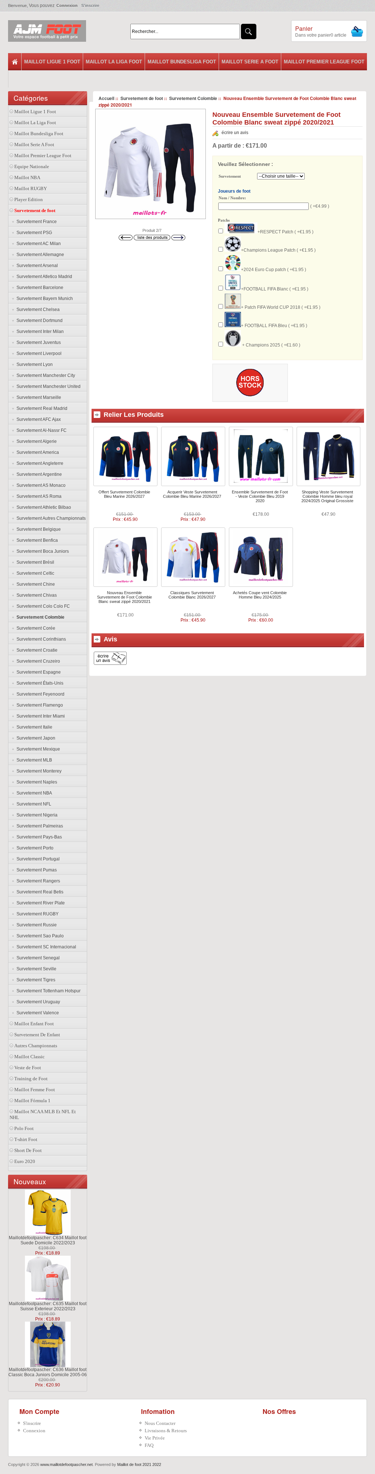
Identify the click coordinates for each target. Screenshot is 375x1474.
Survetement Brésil (34, 562)
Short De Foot (28, 1150)
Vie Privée (155, 1438)
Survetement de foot (141, 98)
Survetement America (36, 452)
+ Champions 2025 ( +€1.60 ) (270, 345)
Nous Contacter (160, 1423)
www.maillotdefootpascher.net (66, 1464)
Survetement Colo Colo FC (42, 606)
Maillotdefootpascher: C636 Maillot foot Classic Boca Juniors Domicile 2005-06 (47, 1372)
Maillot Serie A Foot (250, 61)
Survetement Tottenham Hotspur (47, 990)
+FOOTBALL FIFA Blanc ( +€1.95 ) (274, 289)
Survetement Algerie (35, 441)
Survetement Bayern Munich (43, 298)
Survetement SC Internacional (45, 946)
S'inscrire (90, 5)
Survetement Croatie (35, 650)
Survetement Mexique (37, 749)
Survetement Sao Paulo (39, 935)
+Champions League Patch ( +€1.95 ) (278, 250)
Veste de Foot (27, 1067)
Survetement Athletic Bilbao (42, 507)
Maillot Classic (29, 1056)
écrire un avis (235, 132)
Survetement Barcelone (38, 287)
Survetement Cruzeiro (37, 661)
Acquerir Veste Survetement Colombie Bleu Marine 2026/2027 (192, 494)
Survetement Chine (34, 584)
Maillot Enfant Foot (34, 1023)
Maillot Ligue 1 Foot (52, 61)
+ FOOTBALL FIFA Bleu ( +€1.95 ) (274, 325)
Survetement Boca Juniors (41, 551)
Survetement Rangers (37, 881)
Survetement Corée (34, 628)
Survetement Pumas (35, 870)
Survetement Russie (35, 924)
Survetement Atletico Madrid (43, 276)
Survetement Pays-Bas (38, 837)
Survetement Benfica (36, 540)
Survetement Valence (36, 1012)
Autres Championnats (35, 1045)
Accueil (106, 98)
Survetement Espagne (37, 672)
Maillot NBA (27, 177)
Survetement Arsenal (36, 265)
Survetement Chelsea (37, 309)
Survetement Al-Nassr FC (40, 430)
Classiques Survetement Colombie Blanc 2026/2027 (192, 594)
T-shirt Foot (25, 1139)
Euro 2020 (24, 1161)
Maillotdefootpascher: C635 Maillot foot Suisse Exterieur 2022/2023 (47, 1306)
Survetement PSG (33, 232)
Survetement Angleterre (38, 463)
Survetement (230, 176)
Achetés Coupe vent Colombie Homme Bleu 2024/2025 (260, 594)
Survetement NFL (32, 804)
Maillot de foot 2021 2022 (139, 1464)
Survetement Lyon (33, 364)
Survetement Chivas (35, 595)
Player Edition (28, 199)
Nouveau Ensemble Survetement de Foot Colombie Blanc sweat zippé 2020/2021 (124, 597)
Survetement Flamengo (38, 705)
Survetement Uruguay (37, 1001)
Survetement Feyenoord (39, 694)
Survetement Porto (33, 848)
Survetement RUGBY (36, 913)
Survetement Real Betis (38, 892)
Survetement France (35, 221)
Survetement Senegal (37, 957)
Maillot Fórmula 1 (32, 1100)
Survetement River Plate (39, 902)
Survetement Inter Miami (39, 716)
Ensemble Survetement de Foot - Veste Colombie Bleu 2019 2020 (260, 496)
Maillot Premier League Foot (324, 61)
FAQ (149, 1445)
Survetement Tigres (34, 979)
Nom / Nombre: (232, 198)
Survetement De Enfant (37, 1034)
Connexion (67, 5)
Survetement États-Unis (38, 683)
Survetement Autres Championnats (50, 518)
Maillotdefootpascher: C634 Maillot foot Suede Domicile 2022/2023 (47, 1240)
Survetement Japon (34, 738)
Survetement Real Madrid (40, 408)
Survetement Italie (33, 727)
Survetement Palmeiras (38, 826)
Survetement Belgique (37, 529)
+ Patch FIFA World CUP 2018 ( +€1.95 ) (280, 307)
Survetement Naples (35, 782)
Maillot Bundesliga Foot (182, 61)
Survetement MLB (33, 760)
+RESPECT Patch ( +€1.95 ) (285, 231)
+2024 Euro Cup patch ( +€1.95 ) (273, 269)
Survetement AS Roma (38, 496)
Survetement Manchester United (47, 386)
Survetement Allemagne (39, 254)
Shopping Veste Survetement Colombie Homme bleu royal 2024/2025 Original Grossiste (327, 496)
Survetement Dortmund (38, 320)
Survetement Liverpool (38, 353)
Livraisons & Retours (166, 1430)
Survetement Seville (35, 968)
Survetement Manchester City (44, 375)
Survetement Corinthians (40, 639)
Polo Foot (24, 1128)
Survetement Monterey (38, 771)
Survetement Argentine (38, 474)
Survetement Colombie (193, 98)
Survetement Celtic (34, 573)
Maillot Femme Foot (34, 1089)
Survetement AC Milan (37, 243)
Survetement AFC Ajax (37, 419)
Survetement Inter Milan (39, 331)
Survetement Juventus (37, 342)
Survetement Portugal (37, 859)
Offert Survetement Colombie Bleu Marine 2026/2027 (124, 494)
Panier (303, 28)
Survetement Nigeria (35, 815)
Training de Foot (31, 1078)
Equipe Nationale (31, 166)
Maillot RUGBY (30, 188)
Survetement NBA (33, 793)
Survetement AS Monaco (40, 485)
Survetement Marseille (37, 397)
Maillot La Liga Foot (114, 61)
